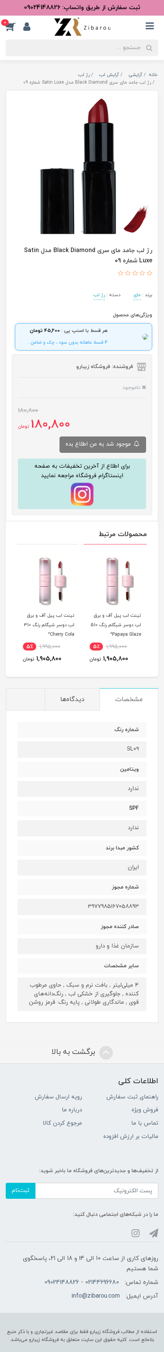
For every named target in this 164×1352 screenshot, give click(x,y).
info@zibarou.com (95, 1296)
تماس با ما (144, 1123)
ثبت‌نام (20, 1191)
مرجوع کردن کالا (62, 1123)
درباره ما (72, 1110)
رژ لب (99, 295)
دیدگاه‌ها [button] (72, 699)
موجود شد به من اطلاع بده (99, 444)
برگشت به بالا (74, 1052)
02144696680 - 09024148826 (81, 1282)
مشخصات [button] (129, 699)
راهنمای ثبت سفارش (132, 1097)
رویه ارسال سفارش (58, 1097)
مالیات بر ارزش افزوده (130, 1137)
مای (137, 295)
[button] (14, 26)
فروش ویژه (145, 1110)
